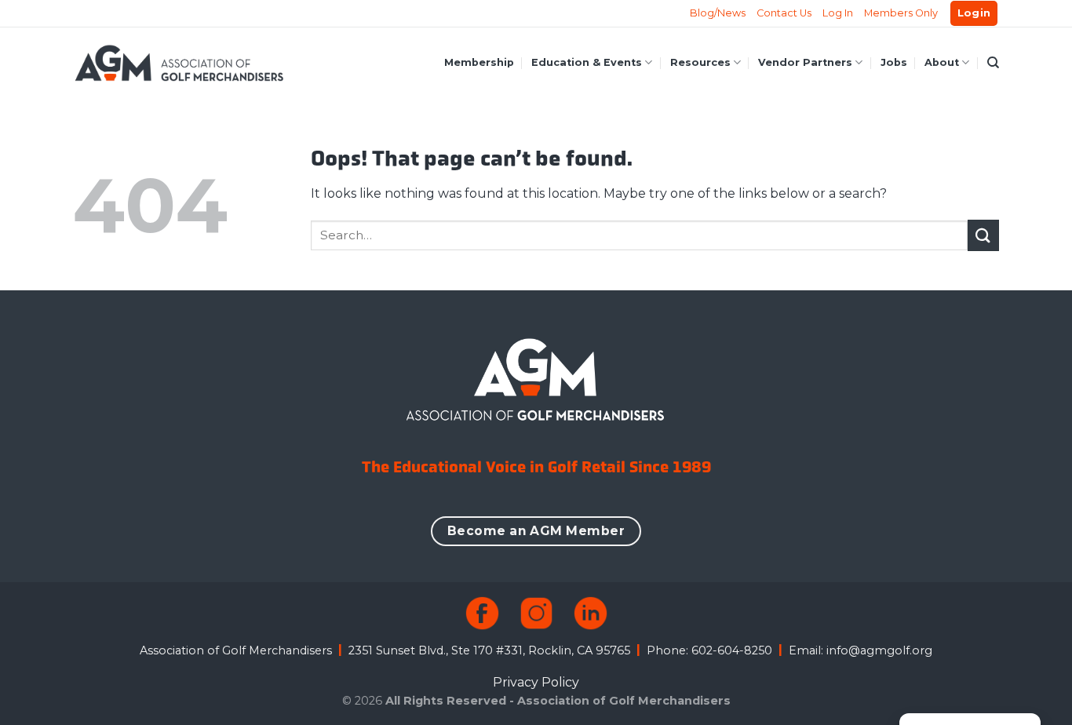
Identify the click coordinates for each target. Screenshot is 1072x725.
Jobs (894, 62)
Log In (837, 13)
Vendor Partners (805, 62)
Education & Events (586, 62)
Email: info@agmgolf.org (860, 650)
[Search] (993, 63)
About (941, 62)
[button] (974, 14)
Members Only (901, 13)
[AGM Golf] (179, 63)
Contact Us (784, 13)
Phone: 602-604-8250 (709, 650)
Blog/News (718, 13)
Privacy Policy (536, 682)
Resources (700, 62)
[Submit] (983, 235)
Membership (479, 62)
